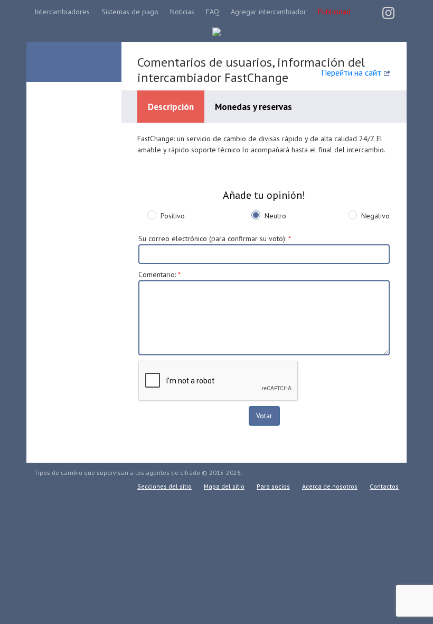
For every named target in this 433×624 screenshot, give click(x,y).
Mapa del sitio (224, 486)
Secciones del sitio (164, 486)
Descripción (171, 107)
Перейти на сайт (351, 72)
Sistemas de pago (129, 11)
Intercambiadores (62, 11)
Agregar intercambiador (268, 11)
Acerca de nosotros (329, 486)
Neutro (275, 216)
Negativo (375, 216)
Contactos (384, 486)
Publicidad (334, 11)
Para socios (273, 486)
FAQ (212, 11)
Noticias (182, 11)
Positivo (173, 216)
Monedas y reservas (253, 107)
